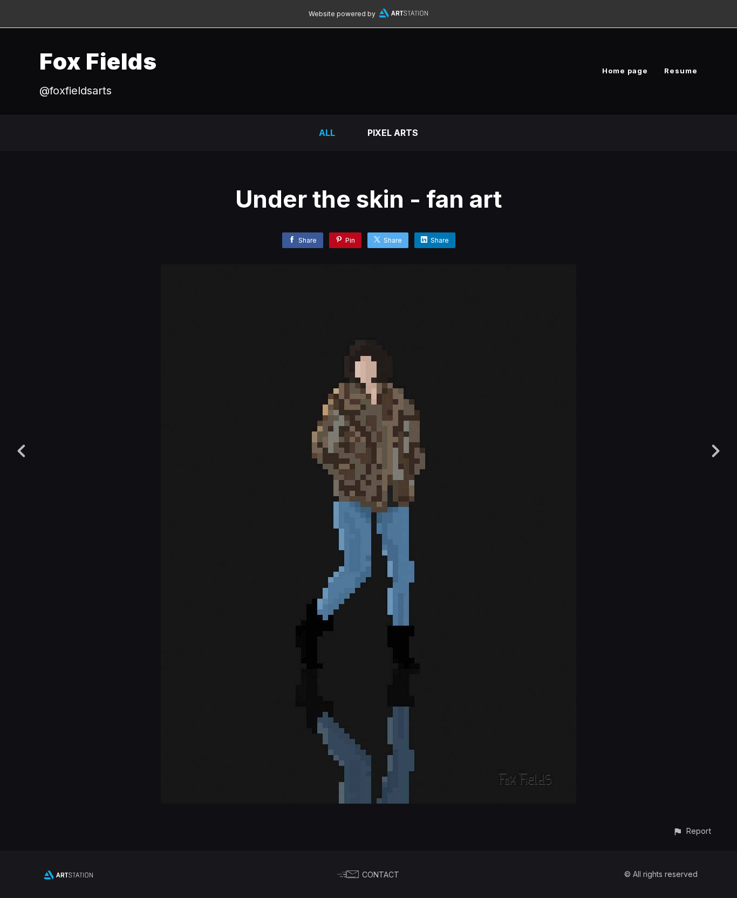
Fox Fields (98, 61)
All (327, 132)
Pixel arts (392, 132)
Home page (625, 70)
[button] (691, 831)
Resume (681, 70)
